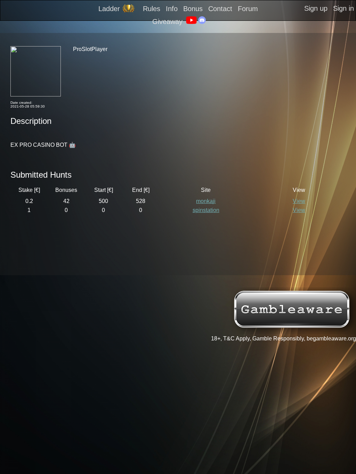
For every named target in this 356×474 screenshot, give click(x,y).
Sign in (343, 8)
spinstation (206, 210)
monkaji (206, 201)
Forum (248, 8)
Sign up (315, 8)
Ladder (109, 8)
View (299, 201)
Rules (151, 8)
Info (172, 8)
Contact (220, 8)
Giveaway (167, 21)
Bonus (193, 8)
